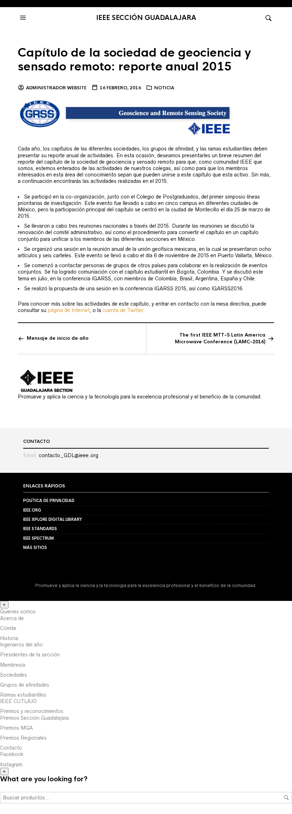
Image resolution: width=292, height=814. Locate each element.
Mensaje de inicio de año (58, 338)
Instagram (11, 764)
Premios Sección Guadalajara (34, 718)
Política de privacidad (48, 500)
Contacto (11, 748)
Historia (9, 638)
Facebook (12, 754)
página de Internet (69, 310)
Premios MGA (16, 728)
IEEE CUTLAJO (18, 701)
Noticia (164, 88)
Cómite (8, 628)
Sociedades (13, 675)
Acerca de (12, 618)
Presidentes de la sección (30, 654)
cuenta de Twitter (123, 310)
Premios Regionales (23, 738)
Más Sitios (35, 547)
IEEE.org (32, 510)
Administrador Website (56, 88)
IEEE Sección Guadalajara (146, 18)
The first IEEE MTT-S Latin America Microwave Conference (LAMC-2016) (220, 338)
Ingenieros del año (21, 645)
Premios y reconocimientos (31, 711)
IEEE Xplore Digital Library (52, 519)
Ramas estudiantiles (23, 695)
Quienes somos (18, 611)
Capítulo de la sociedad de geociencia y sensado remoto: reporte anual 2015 (134, 60)
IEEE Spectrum (38, 538)
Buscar (286, 797)
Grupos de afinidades (24, 685)
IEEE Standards (40, 528)
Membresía (12, 665)
